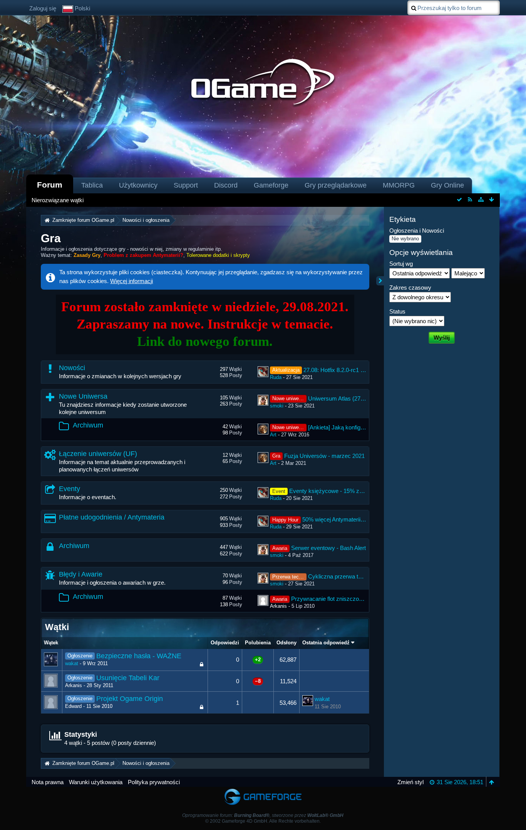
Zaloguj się (42, 8)
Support (186, 185)
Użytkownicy (138, 185)
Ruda (275, 377)
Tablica (92, 185)
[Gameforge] (263, 790)
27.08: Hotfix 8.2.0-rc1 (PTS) (339, 370)
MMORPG (399, 185)
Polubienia (258, 643)
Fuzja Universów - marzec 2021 (324, 456)
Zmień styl (410, 782)
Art (273, 435)
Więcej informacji (131, 281)
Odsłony (286, 643)
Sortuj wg (401, 263)
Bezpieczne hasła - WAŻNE (138, 656)
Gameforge (271, 185)
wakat (71, 663)
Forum (49, 184)
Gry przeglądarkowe (336, 185)
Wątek (51, 643)
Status (397, 311)
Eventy (69, 489)
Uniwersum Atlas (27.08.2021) (346, 398)
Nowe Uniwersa (83, 396)
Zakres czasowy (410, 287)
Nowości (72, 368)
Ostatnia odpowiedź (326, 643)
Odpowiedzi (225, 643)
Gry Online (447, 185)
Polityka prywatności (154, 782)
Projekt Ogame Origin (129, 699)
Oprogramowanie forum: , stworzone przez (262, 815)
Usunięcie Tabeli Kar (127, 678)
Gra (51, 238)
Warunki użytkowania (95, 782)
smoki (276, 406)
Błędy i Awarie (80, 574)
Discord (226, 185)
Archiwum (88, 425)
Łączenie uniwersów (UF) (98, 454)
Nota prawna (48, 782)
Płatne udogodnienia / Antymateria (111, 517)
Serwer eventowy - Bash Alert (328, 548)
